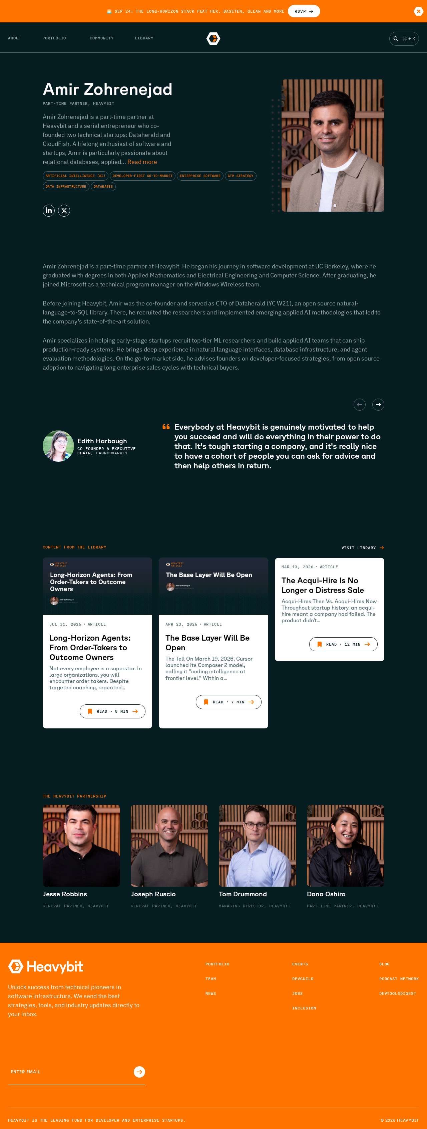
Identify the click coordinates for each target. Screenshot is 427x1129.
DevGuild (303, 978)
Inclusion (304, 1007)
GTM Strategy (241, 176)
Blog (384, 963)
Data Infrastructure (66, 186)
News (210, 993)
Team (210, 978)
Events (300, 963)
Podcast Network (399, 978)
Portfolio (217, 963)
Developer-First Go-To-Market (142, 176)
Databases (103, 186)
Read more (142, 162)
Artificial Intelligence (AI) (75, 176)
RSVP (300, 11)
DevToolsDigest (397, 993)
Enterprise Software (200, 176)
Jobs (297, 993)
